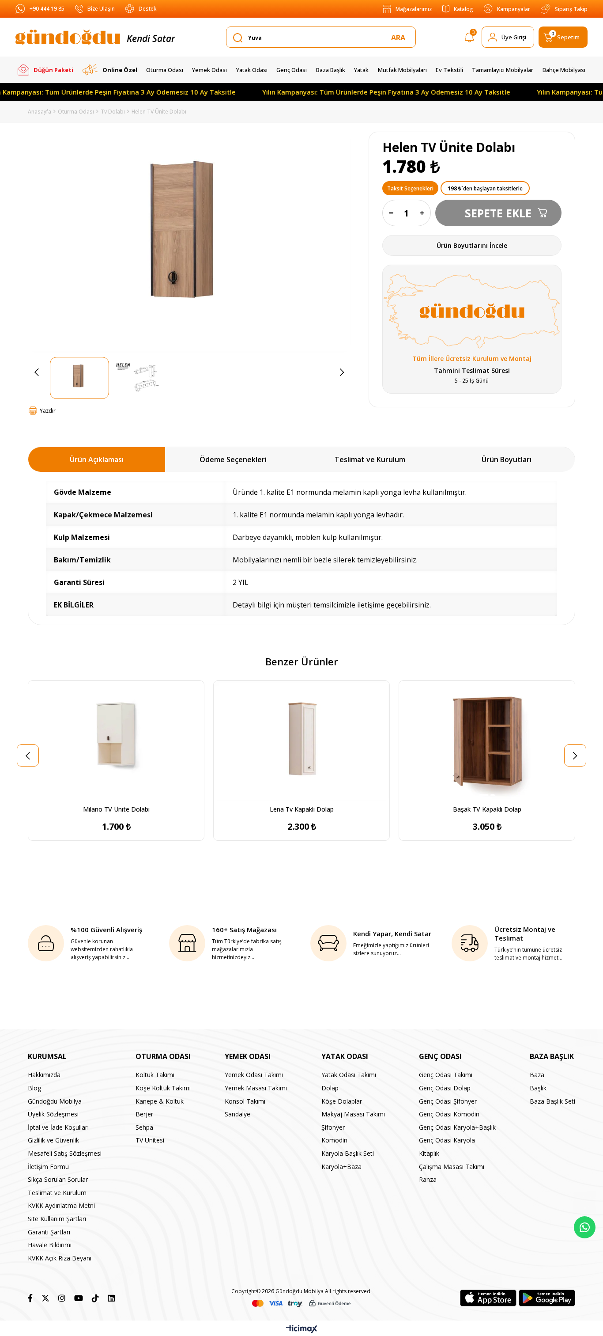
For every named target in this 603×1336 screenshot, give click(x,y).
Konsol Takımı (245, 1101)
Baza (537, 1074)
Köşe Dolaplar (341, 1101)
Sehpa (144, 1127)
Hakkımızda (44, 1074)
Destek (147, 8)
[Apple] (488, 1298)
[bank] (301, 1303)
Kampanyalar (513, 9)
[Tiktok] (95, 1298)
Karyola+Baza (341, 1166)
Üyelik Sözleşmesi (53, 1114)
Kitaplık (429, 1153)
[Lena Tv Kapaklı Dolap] (301, 741)
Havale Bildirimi (50, 1245)
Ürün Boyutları (506, 459)
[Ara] (399, 37)
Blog (34, 1088)
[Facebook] (30, 1298)
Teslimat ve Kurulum (370, 459)
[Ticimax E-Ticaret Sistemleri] (301, 1329)
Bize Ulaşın (101, 8)
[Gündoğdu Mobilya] (67, 37)
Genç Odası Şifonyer (448, 1101)
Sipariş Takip (571, 9)
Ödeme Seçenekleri (233, 459)
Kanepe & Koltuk (160, 1101)
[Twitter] (45, 1298)
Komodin (334, 1140)
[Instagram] (61, 1298)
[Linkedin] (111, 1298)
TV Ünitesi (150, 1140)
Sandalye (237, 1114)
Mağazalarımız (414, 9)
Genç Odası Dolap (445, 1088)
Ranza (428, 1179)
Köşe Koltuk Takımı (163, 1088)
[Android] (547, 1298)
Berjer (144, 1114)
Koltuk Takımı (155, 1074)
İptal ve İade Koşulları (58, 1127)
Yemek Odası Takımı (254, 1074)
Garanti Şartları (49, 1232)
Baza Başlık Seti (552, 1101)
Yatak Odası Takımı (348, 1074)
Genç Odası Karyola (447, 1140)
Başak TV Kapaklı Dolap (487, 809)
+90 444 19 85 (47, 8)
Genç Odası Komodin (449, 1114)
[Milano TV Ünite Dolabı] (116, 741)
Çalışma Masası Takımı (451, 1166)
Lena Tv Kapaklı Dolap (302, 809)
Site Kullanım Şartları (57, 1219)
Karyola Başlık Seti (347, 1153)
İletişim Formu (48, 1166)
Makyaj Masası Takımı (353, 1114)
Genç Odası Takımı (445, 1074)
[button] (113, 795)
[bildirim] (469, 39)
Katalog (463, 9)
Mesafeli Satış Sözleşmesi (65, 1153)
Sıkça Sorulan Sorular (58, 1179)
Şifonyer (333, 1127)
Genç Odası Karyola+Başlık (457, 1127)
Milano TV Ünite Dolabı (116, 809)
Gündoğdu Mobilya (55, 1101)
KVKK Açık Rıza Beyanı (59, 1258)
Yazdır (48, 410)
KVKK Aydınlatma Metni (61, 1205)
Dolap (330, 1088)
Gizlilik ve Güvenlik (53, 1140)
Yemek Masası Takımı (256, 1088)
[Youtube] (78, 1298)
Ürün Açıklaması (97, 459)
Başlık (538, 1088)
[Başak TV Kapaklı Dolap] (487, 741)
